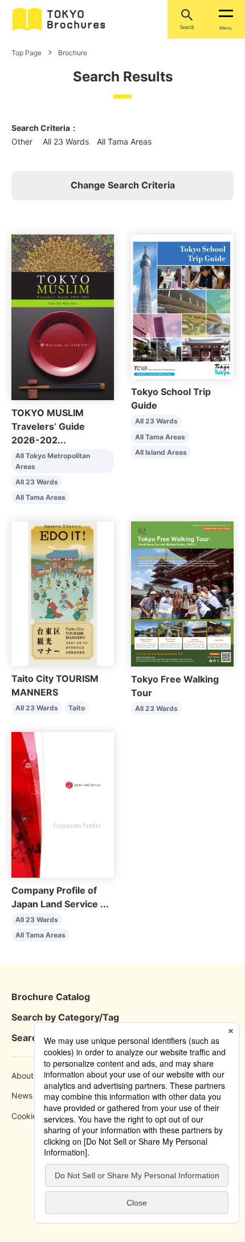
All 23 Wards (36, 482)
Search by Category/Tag (65, 1017)
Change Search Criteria (123, 185)
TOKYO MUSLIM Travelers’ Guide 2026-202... (48, 426)
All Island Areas (161, 452)
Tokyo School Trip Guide (171, 398)
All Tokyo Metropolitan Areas (52, 461)
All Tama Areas (40, 497)
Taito (76, 708)
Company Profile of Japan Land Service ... (60, 897)
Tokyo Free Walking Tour (175, 685)
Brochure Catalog (50, 996)
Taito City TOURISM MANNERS (55, 685)
